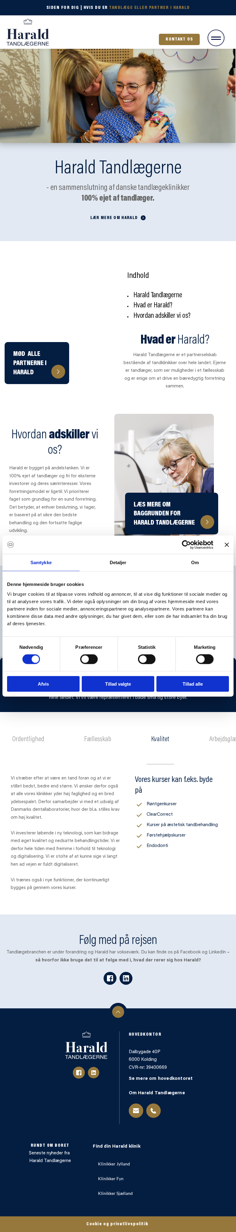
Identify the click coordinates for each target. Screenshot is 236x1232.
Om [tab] (195, 562)
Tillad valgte (118, 683)
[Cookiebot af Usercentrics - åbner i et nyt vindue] (186, 544)
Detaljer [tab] (118, 562)
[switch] (89, 659)
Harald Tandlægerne (50, 1161)
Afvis (43, 683)
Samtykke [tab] (41, 562)
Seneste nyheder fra (50, 1153)
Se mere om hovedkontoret (161, 1078)
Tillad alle (193, 683)
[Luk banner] (227, 545)
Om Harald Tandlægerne (157, 1093)
